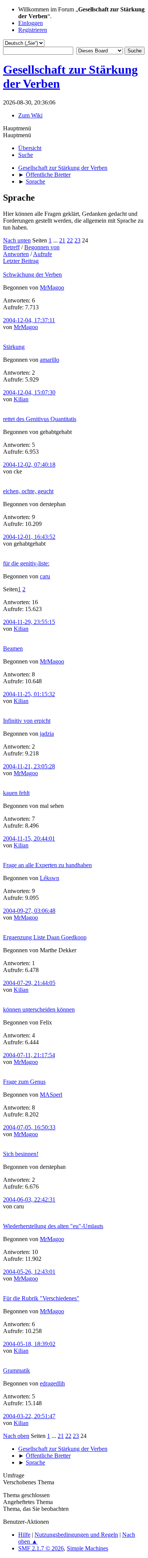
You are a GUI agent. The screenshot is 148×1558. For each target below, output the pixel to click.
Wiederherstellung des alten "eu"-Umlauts (53, 1226)
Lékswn (49, 878)
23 (77, 240)
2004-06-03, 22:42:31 (29, 1199)
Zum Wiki (30, 115)
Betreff (11, 247)
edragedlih (52, 1383)
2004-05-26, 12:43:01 (29, 1271)
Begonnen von (42, 247)
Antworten (16, 254)
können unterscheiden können (39, 1009)
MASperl (51, 1094)
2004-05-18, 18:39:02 (29, 1344)
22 (70, 240)
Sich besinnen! (20, 1154)
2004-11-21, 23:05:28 (29, 766)
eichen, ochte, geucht (28, 491)
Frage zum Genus (24, 1081)
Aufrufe (42, 254)
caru (45, 576)
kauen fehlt (16, 793)
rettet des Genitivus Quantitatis (39, 419)
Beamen (13, 648)
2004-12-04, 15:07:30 (29, 392)
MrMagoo (52, 287)
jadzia (47, 733)
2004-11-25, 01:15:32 (29, 694)
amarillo (49, 359)
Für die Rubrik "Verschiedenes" (41, 1298)
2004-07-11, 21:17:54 (29, 1055)
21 (62, 240)
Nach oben (16, 1436)
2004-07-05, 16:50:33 (29, 1127)
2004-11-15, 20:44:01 (29, 838)
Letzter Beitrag (21, 261)
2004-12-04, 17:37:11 (29, 320)
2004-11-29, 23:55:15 (29, 622)
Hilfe (24, 1534)
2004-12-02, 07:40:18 (29, 464)
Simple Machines (87, 1548)
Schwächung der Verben (32, 274)
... (56, 240)
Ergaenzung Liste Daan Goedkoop (45, 937)
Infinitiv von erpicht (26, 720)
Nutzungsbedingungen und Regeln (76, 1534)
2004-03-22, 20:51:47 (29, 1416)
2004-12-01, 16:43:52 (29, 537)
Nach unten (17, 240)
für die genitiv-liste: (26, 563)
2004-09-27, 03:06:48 (29, 910)
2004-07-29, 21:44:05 (29, 983)
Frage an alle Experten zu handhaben (47, 865)
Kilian (21, 399)
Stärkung (14, 347)
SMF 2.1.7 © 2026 (41, 1548)
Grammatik (16, 1370)
